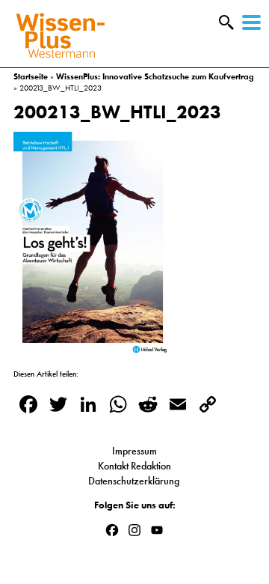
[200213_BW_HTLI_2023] (92, 349)
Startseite (30, 76)
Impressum (134, 450)
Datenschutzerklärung (135, 480)
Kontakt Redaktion (134, 465)
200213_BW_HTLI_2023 (117, 112)
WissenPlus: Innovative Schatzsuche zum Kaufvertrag (155, 76)
